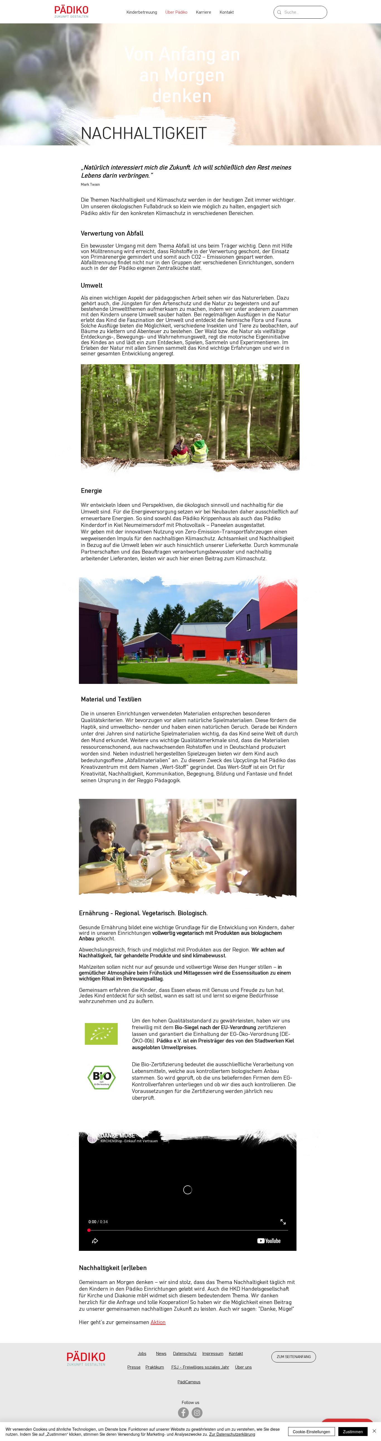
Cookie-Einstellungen (311, 1431)
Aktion (158, 1322)
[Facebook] (183, 1412)
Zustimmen (353, 1431)
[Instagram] (197, 1412)
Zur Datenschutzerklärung (232, 1434)
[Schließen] (374, 1432)
